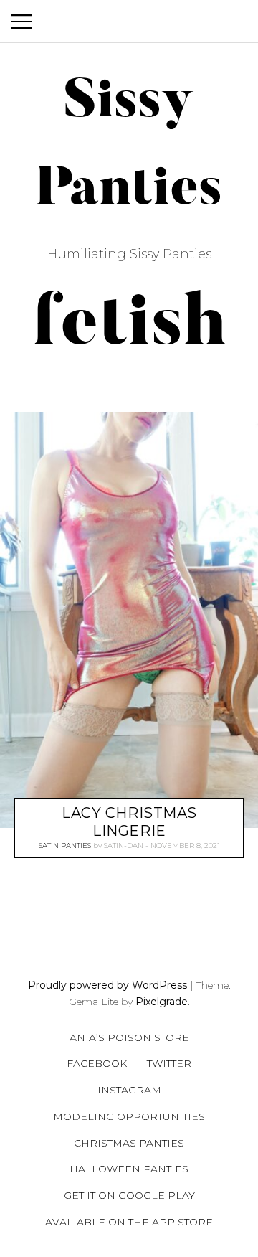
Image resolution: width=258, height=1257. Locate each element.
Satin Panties (65, 845)
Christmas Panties (129, 1142)
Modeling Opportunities (129, 1116)
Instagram (129, 1089)
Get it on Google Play (129, 1195)
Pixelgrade (161, 1001)
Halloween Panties (129, 1168)
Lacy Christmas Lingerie (129, 821)
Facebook (97, 1063)
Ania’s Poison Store (129, 1037)
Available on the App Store (129, 1221)
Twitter (169, 1063)
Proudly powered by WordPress (107, 985)
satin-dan (123, 845)
